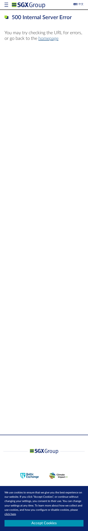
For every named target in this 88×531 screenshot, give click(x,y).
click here (10, 514)
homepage (48, 38)
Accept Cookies (44, 523)
